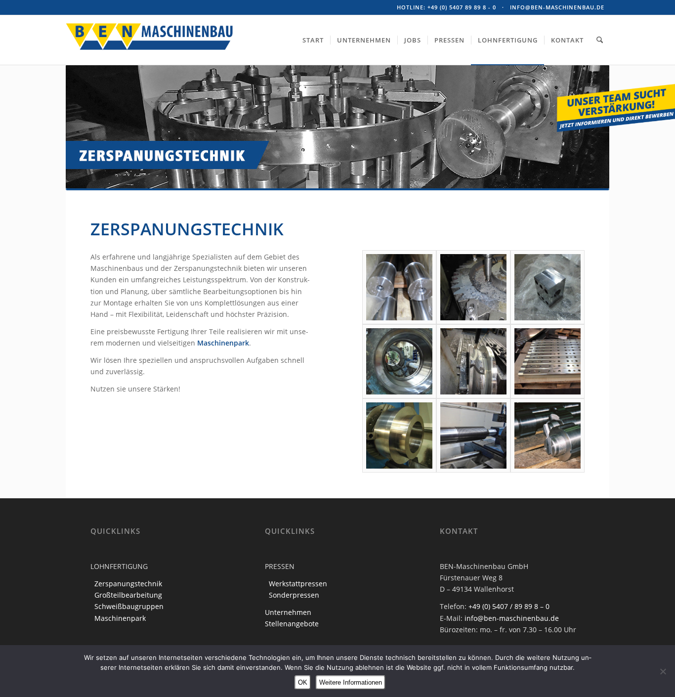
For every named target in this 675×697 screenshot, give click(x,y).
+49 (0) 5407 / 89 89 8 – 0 (508, 606)
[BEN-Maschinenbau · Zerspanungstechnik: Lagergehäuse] (399, 361)
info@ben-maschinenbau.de (557, 7)
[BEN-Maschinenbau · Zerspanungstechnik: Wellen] (399, 287)
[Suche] (599, 40)
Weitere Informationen (350, 682)
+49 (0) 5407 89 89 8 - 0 (461, 7)
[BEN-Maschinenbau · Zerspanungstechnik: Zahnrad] (473, 287)
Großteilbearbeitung (128, 595)
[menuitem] (313, 40)
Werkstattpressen (298, 583)
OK (302, 682)
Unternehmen (288, 612)
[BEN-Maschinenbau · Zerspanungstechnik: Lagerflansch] (399, 435)
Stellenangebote (292, 623)
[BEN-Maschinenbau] (150, 54)
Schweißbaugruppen (129, 606)
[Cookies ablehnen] (663, 671)
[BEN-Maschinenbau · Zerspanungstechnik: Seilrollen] (473, 435)
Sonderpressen (294, 595)
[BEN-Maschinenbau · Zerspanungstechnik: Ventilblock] (547, 287)
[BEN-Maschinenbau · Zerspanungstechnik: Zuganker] (547, 435)
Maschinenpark (223, 343)
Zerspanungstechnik (128, 583)
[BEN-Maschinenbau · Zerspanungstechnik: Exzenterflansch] (473, 361)
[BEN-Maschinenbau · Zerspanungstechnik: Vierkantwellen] (547, 361)
